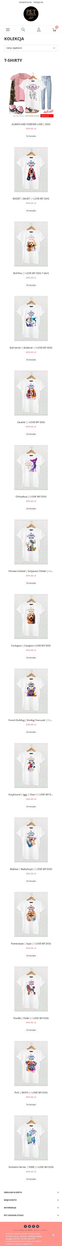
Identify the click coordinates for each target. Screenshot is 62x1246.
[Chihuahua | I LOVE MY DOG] (31, 467)
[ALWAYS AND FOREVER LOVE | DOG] (31, 95)
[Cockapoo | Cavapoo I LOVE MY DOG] (31, 616)
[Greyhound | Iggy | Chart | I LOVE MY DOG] (31, 765)
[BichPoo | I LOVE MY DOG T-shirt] (31, 243)
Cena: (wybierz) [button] (14, 47)
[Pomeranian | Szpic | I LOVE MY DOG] (31, 914)
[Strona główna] (31, 13)
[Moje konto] (38, 30)
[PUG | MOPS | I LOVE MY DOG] (31, 1063)
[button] (7, 29)
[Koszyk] (54, 29)
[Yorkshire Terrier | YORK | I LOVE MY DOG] (31, 1137)
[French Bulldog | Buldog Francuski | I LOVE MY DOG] (31, 691)
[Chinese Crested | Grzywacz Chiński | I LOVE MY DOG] (31, 541)
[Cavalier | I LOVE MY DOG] (31, 393)
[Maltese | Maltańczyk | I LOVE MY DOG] (31, 839)
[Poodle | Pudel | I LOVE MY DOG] (31, 988)
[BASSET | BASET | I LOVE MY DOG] (31, 169)
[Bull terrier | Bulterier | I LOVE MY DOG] (31, 318)
